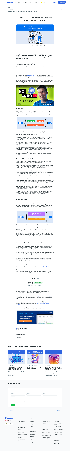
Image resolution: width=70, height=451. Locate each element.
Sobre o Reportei (57, 419)
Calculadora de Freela (46, 419)
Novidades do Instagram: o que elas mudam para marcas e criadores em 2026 (53, 368)
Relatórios (19, 429)
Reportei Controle (21, 435)
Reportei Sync (20, 423)
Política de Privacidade (58, 431)
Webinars (44, 431)
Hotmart (31, 441)
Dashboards (20, 431)
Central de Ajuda (57, 426)
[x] (8, 420)
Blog (9, 7)
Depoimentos (56, 421)
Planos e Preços (21, 419)
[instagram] (5, 420)
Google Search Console (34, 432)
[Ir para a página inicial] (9, 418)
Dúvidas (10, 9)
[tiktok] (10, 420)
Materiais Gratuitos (45, 429)
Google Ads (36, 259)
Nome (12, 393)
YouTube (31, 426)
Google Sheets (32, 434)
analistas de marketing (46, 254)
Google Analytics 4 (33, 431)
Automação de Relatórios (22, 434)
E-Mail (28, 393)
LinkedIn (31, 424)
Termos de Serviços (58, 434)
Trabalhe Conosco (57, 423)
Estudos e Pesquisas (46, 437)
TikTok (31, 423)
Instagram (32, 419)
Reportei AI (20, 437)
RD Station (32, 436)
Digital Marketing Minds (46, 435)
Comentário (13, 396)
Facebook (32, 421)
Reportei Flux (56, 441)
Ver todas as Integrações (34, 442)
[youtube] (7, 420)
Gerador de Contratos (46, 421)
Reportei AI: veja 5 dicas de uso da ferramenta (34, 368)
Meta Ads (43, 259)
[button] (32, 2)
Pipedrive (31, 439)
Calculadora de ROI (45, 423)
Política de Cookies (58, 432)
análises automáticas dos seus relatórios (43, 296)
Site (44, 393)
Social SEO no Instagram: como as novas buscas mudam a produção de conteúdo (15, 368)
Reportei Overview (21, 439)
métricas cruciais (30, 75)
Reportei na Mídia (45, 438)
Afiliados (56, 424)
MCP (18, 440)
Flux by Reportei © (21, 421)
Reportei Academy (21, 424)
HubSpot (31, 437)
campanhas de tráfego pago (39, 230)
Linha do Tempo (21, 432)
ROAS (19, 203)
